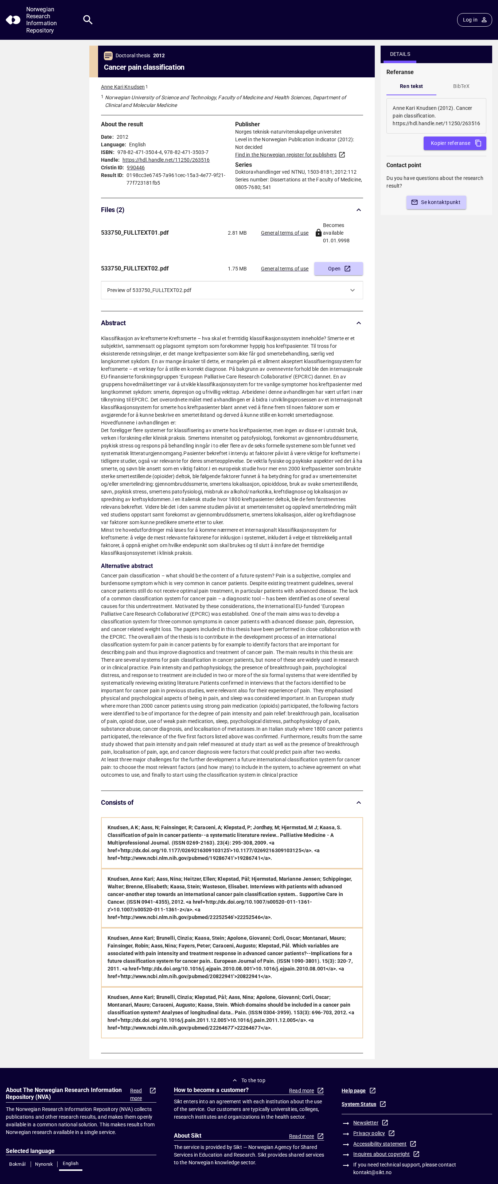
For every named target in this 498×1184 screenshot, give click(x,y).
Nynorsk (44, 1164)
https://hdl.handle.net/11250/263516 (166, 160)
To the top (253, 1080)
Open (334, 269)
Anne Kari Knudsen (123, 87)
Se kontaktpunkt (440, 202)
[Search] (88, 20)
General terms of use (285, 233)
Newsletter (365, 1123)
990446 (136, 167)
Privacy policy (369, 1133)
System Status (359, 1104)
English (71, 1163)
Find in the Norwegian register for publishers (286, 155)
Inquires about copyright (381, 1154)
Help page (354, 1090)
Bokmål (17, 1164)
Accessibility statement (379, 1144)
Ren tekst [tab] (411, 86)
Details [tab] (400, 54)
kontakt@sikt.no (372, 1172)
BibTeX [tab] (461, 86)
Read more (136, 1094)
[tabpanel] (436, 116)
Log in (470, 20)
